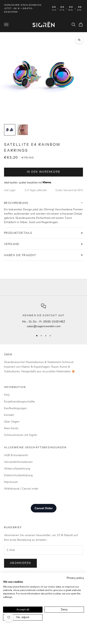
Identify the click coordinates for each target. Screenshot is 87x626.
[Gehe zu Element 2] (22, 129)
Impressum (11, 482)
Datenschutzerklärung (18, 475)
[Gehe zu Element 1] (9, 129)
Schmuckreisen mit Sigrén (20, 435)
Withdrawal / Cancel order (21, 489)
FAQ (7, 395)
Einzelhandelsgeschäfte (19, 401)
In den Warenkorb (43, 172)
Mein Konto (11, 428)
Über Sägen (11, 422)
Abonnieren (20, 563)
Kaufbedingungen (15, 408)
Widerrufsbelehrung (17, 469)
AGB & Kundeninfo (16, 455)
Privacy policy (75, 578)
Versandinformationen (18, 462)
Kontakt (9, 415)
